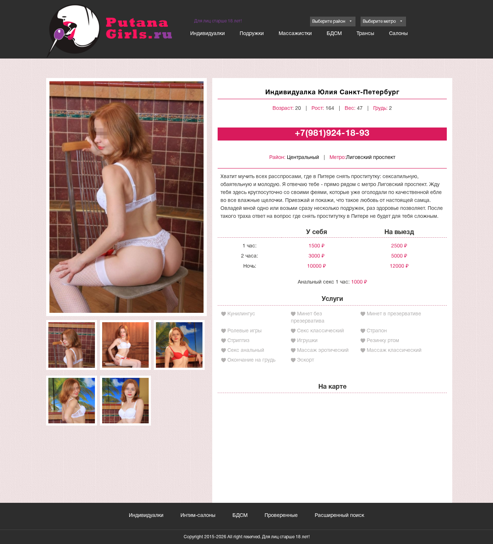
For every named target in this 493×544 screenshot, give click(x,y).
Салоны (398, 33)
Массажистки (295, 33)
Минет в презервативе (394, 314)
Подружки (252, 33)
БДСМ (334, 33)
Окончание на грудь (251, 360)
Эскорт (305, 360)
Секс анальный (245, 350)
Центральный (303, 157)
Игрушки (307, 340)
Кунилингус (241, 314)
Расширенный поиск (339, 515)
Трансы (365, 33)
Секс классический (320, 331)
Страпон (377, 331)
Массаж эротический (323, 350)
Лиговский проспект (370, 157)
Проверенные (281, 515)
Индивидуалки (207, 33)
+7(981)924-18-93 (332, 134)
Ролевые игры (244, 331)
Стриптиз (238, 340)
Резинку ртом (383, 340)
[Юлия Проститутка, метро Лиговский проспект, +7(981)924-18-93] (126, 197)
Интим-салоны (197, 515)
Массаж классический (394, 350)
